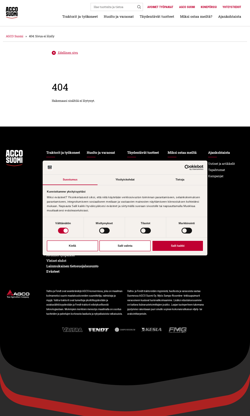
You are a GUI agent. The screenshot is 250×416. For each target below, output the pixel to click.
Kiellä (72, 245)
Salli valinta (125, 245)
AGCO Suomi (187, 7)
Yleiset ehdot (56, 260)
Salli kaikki (177, 245)
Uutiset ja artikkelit (221, 163)
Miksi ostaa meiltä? (196, 16)
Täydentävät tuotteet (157, 16)
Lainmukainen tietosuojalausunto (72, 266)
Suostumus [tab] (70, 179)
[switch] (104, 231)
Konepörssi (209, 7)
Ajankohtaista (229, 16)
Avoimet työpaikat (160, 7)
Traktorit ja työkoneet (80, 16)
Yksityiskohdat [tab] (125, 179)
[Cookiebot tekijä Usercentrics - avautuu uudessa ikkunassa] (187, 167)
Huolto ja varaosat (119, 16)
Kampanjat (215, 176)
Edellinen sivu (67, 52)
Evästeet (52, 271)
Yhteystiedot (232, 7)
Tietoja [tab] (180, 179)
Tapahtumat (216, 170)
